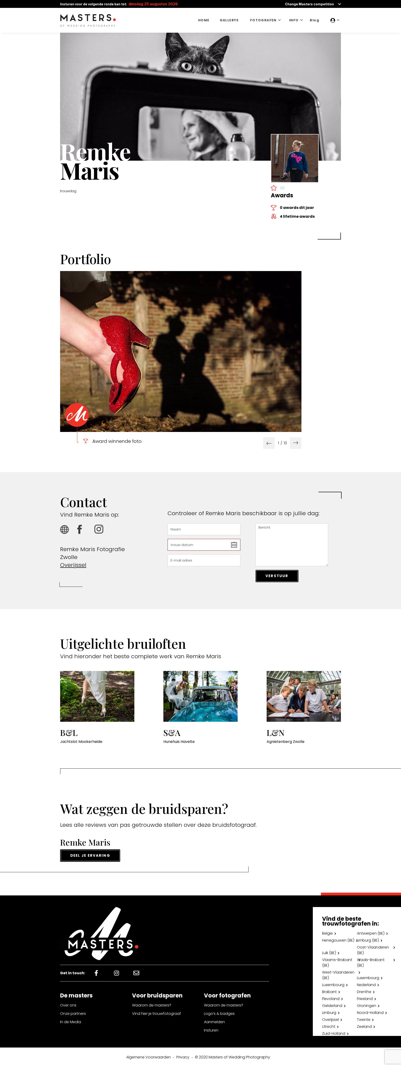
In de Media (70, 1022)
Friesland (365, 998)
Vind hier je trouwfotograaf (156, 1013)
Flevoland (331, 998)
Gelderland (332, 1005)
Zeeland (364, 1026)
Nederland (366, 984)
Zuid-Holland (333, 1033)
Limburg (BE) (368, 940)
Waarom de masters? (151, 1005)
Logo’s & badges (219, 1013)
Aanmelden (214, 1022)
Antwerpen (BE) (371, 933)
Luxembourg (368, 978)
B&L (69, 732)
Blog (314, 20)
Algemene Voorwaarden (148, 1057)
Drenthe (364, 991)
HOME (204, 20)
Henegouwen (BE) (338, 940)
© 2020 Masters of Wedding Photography (232, 1057)
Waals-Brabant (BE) (371, 962)
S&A (171, 732)
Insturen (211, 1030)
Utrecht (328, 1026)
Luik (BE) (329, 952)
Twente (363, 1019)
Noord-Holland (370, 1012)
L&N (276, 732)
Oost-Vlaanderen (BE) (373, 950)
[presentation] (269, 443)
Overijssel (73, 565)
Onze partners (73, 1013)
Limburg (329, 1012)
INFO (294, 20)
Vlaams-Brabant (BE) (337, 962)
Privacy (182, 1057)
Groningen (366, 1005)
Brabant (329, 991)
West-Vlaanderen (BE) (338, 975)
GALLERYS (229, 20)
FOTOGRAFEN (263, 20)
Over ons (68, 1005)
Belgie (327, 933)
